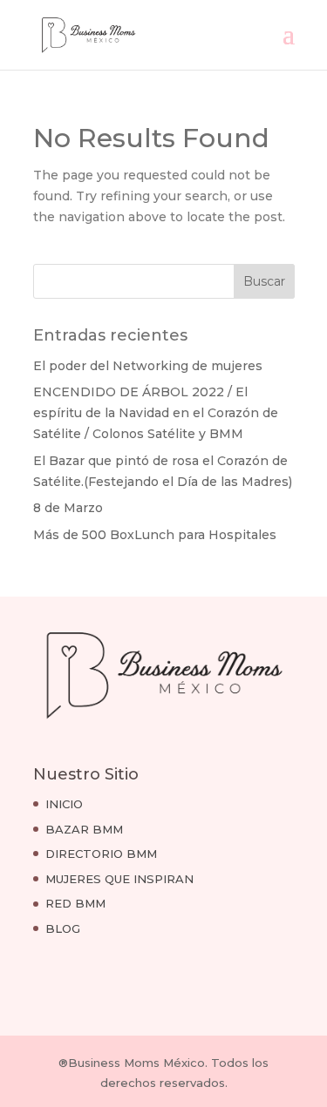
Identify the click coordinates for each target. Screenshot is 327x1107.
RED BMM (75, 903)
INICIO (64, 804)
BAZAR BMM (84, 829)
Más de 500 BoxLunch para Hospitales (154, 535)
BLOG (62, 928)
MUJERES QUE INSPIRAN (119, 879)
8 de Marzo (68, 508)
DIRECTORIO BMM (101, 854)
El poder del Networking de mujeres (147, 366)
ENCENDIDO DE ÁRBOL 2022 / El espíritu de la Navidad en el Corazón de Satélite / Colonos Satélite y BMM (155, 413)
